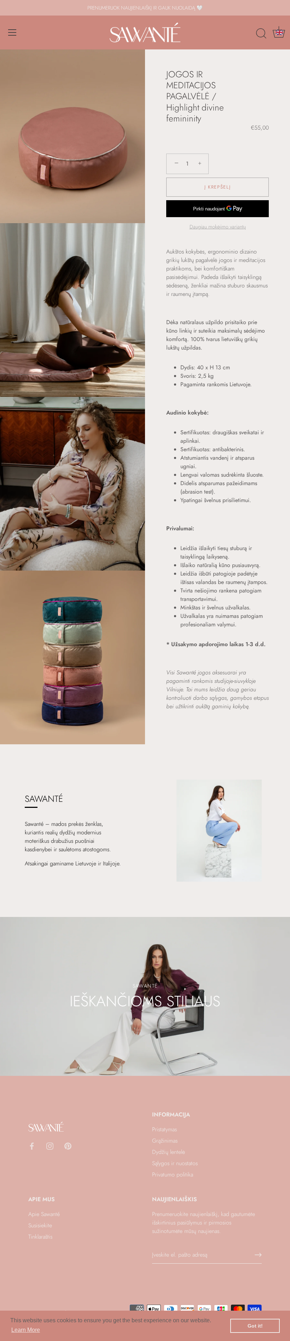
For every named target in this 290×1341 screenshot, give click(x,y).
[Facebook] (31, 1145)
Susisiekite (40, 1225)
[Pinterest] (67, 1145)
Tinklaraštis (40, 1237)
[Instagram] (49, 1145)
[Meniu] (12, 32)
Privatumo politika (172, 1174)
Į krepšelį (217, 187)
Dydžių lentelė (168, 1152)
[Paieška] (261, 33)
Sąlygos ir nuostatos (175, 1163)
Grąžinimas (165, 1141)
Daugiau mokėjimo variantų (218, 226)
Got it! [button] (255, 1326)
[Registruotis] (258, 1254)
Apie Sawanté (44, 1214)
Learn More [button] (25, 1330)
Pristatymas (164, 1129)
